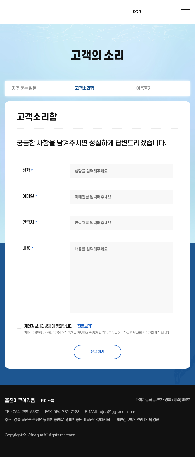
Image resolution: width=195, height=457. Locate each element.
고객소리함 (84, 88)
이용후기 (144, 88)
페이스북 (47, 400)
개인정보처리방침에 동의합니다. (58, 326)
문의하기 (97, 351)
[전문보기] (84, 326)
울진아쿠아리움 (20, 401)
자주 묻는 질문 (24, 88)
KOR (137, 11)
